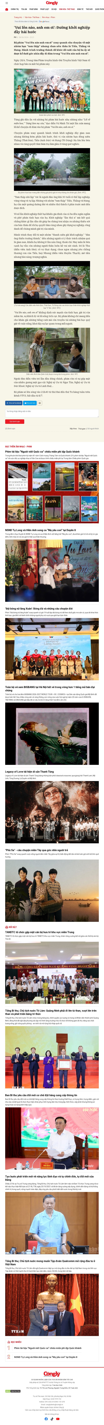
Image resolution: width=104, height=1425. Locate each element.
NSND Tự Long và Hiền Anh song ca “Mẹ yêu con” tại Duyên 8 (40, 530)
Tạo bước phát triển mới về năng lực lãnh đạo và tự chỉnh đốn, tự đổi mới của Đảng (49, 1178)
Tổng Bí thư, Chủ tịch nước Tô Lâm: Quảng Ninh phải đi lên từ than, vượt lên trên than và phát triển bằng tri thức (51, 1012)
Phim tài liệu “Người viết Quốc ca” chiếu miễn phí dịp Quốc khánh (42, 451)
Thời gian (81, 429)
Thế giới (89, 9)
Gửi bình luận (15, 422)
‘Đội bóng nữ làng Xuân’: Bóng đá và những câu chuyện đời (39, 608)
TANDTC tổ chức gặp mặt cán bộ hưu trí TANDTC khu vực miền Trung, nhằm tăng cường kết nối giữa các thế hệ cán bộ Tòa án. (52, 937)
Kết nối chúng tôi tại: (52, 1414)
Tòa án (24, 9)
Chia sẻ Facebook (15, 403)
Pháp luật (44, 9)
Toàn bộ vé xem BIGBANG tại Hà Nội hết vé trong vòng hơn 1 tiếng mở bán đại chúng (50, 689)
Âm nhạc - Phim (48, 17)
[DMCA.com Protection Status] (52, 1391)
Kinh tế (80, 9)
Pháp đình (33, 9)
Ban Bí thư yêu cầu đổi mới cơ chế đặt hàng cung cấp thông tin (41, 1095)
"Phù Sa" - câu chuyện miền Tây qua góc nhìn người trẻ (36, 850)
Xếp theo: (73, 429)
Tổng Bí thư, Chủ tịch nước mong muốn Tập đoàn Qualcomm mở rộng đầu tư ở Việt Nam (50, 1263)
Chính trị (15, 9)
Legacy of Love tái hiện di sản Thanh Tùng (29, 771)
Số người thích (93, 429)
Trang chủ (18, 17)
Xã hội (54, 9)
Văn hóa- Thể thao (67, 9)
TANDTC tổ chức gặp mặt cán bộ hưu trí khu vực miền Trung (39, 932)
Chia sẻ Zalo (31, 403)
